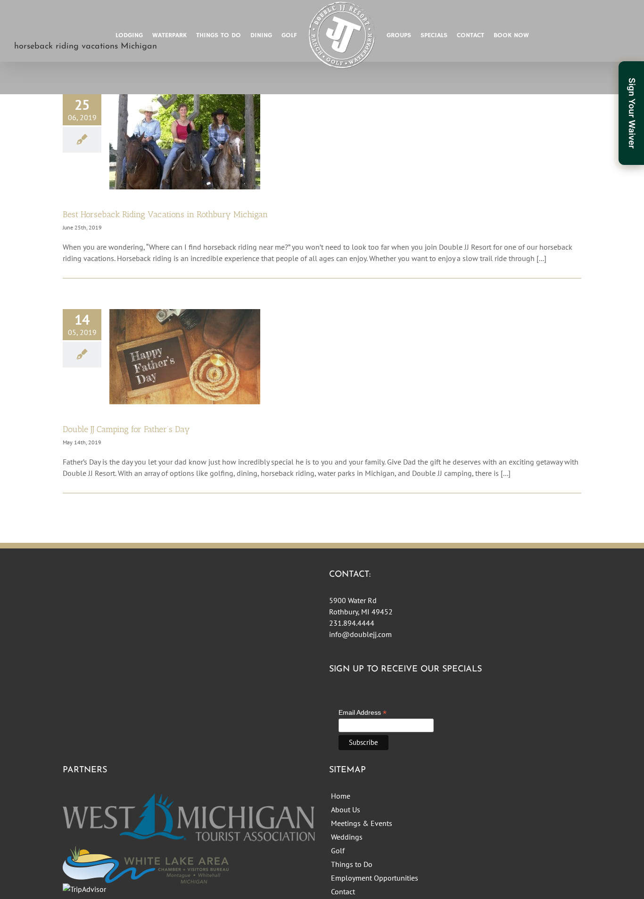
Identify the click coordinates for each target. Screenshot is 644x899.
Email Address (363, 712)
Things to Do (351, 864)
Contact (343, 891)
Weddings (347, 837)
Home (340, 796)
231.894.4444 (351, 623)
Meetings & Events (361, 823)
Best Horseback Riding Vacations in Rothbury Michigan (165, 214)
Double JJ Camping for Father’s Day (126, 429)
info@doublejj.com (360, 634)
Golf (338, 850)
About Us (345, 809)
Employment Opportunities (374, 878)
